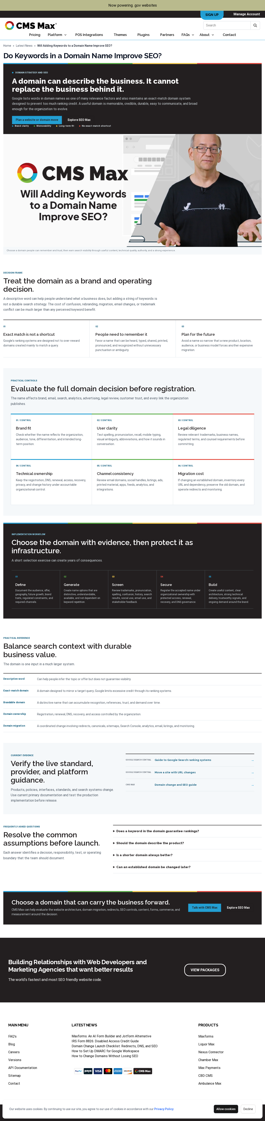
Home (7, 45)
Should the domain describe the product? (150, 843)
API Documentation (22, 1068)
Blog (11, 1044)
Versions (14, 1060)
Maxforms (205, 1036)
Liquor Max (206, 1044)
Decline (248, 1109)
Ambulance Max (209, 1083)
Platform (55, 35)
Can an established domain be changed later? (153, 867)
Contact (229, 35)
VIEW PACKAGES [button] (205, 970)
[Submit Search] (255, 25)
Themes (120, 35)
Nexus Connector (211, 1052)
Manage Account (247, 14)
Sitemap (14, 1076)
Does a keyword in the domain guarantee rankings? (157, 831)
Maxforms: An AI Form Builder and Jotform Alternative (111, 1036)
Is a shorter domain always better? (144, 855)
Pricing (34, 35)
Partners (167, 35)
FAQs (186, 35)
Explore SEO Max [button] (79, 119)
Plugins (143, 35)
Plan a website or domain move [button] (37, 119)
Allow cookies (226, 1109)
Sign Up (212, 15)
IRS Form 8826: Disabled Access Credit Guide (105, 1041)
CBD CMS (205, 1076)
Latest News (24, 45)
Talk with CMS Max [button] (204, 907)
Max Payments (209, 1068)
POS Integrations (89, 35)
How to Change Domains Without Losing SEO (105, 1056)
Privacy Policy (163, 1109)
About (205, 35)
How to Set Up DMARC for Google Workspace (105, 1051)
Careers (14, 1052)
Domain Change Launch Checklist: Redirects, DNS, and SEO (115, 1046)
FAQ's (12, 1036)
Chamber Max (208, 1060)
